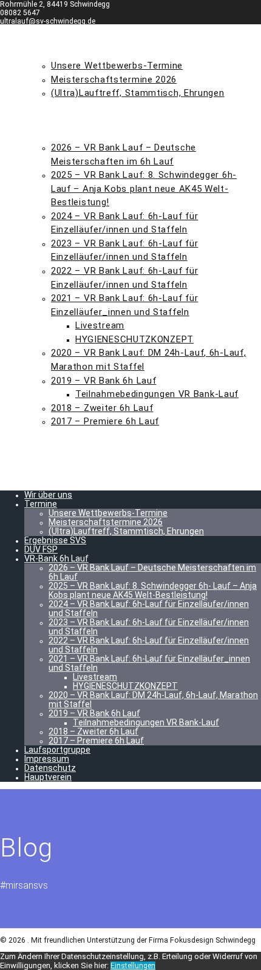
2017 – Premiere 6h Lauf (105, 421)
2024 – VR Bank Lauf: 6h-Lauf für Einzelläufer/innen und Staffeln (149, 608)
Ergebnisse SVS (65, 107)
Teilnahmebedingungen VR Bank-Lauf (157, 393)
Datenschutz (60, 462)
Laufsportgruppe (71, 435)
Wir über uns (58, 38)
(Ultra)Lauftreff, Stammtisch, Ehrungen (138, 92)
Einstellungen (132, 966)
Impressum (54, 448)
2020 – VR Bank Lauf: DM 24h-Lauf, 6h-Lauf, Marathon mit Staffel (153, 699)
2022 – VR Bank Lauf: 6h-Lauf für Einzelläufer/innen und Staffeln (149, 645)
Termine (47, 52)
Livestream (99, 325)
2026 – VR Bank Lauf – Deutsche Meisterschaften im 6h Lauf (152, 572)
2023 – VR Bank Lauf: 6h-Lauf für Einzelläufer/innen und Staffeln (149, 626)
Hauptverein (58, 476)
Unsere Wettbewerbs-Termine (117, 65)
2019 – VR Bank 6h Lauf (103, 380)
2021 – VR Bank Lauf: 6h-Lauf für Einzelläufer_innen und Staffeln (149, 663)
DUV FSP (45, 120)
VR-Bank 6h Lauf (65, 134)
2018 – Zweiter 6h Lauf (102, 407)
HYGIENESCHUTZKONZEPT (134, 339)
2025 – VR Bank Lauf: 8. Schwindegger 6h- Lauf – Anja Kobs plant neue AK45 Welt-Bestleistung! (144, 188)
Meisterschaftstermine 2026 (114, 79)
